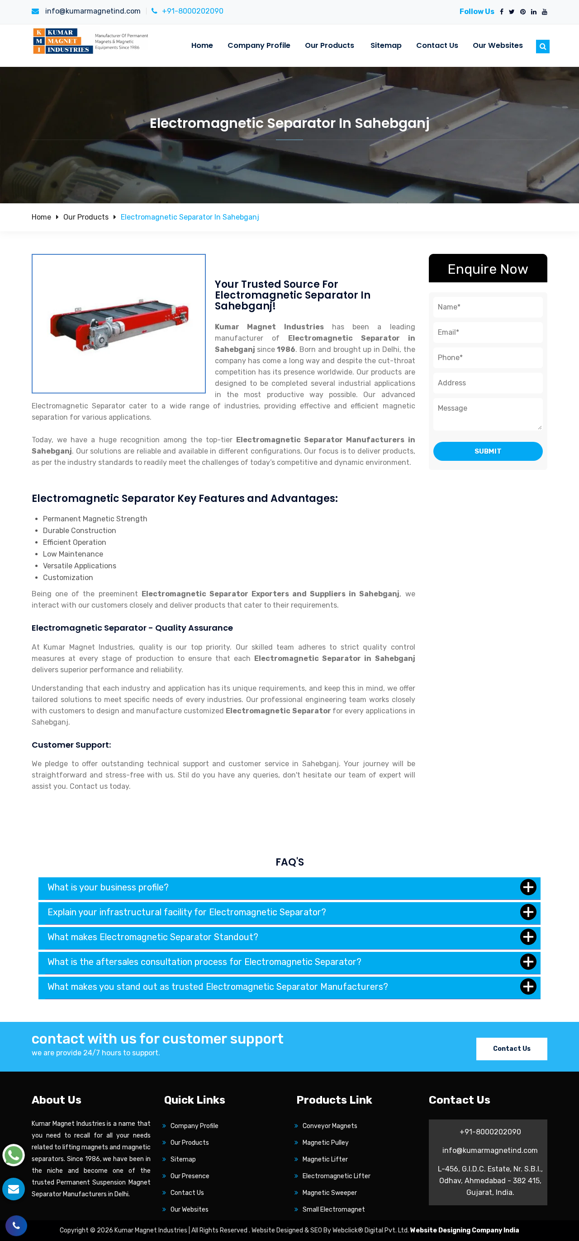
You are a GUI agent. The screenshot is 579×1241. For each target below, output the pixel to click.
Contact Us (437, 45)
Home (202, 45)
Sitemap (386, 45)
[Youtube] (542, 12)
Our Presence (190, 1176)
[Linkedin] (531, 12)
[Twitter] (510, 12)
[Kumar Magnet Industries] (91, 40)
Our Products (329, 45)
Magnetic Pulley (326, 1143)
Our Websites (498, 45)
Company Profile (259, 45)
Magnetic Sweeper (330, 1193)
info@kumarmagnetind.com (92, 11)
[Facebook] (499, 12)
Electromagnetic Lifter (336, 1176)
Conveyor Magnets (330, 1126)
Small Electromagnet (334, 1209)
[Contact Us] (16, 1222)
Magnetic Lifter (325, 1159)
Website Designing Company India (464, 1230)
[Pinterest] (521, 12)
